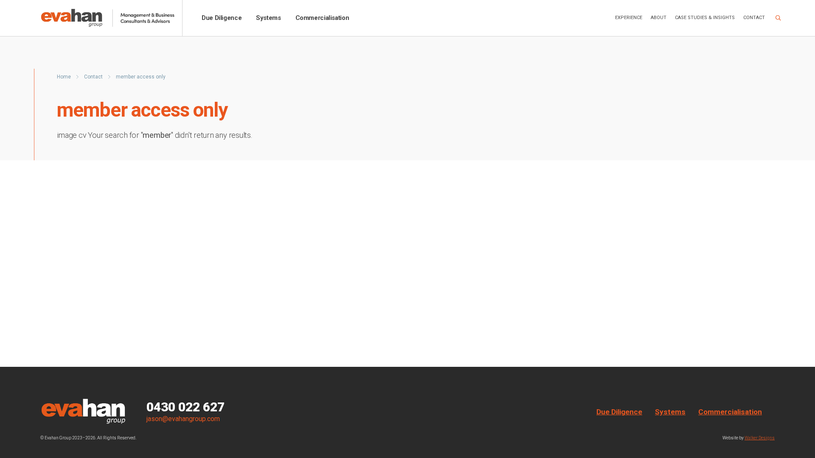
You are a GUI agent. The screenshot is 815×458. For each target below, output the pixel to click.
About (658, 17)
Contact (754, 17)
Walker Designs (760, 438)
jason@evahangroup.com (183, 419)
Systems (268, 18)
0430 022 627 (185, 407)
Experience (628, 17)
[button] (778, 18)
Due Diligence (222, 18)
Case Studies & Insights (705, 17)
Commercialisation (322, 18)
